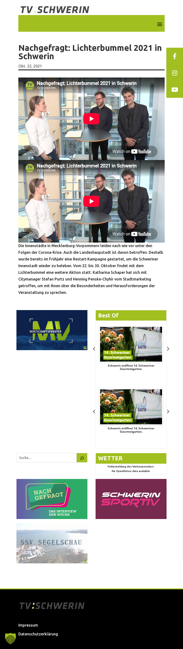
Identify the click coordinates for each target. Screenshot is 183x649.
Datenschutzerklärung (38, 634)
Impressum (28, 625)
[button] (10, 638)
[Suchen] (81, 457)
